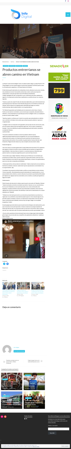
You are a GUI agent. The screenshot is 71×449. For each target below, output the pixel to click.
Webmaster (4, 407)
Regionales (19, 65)
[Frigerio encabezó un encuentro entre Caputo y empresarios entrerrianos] (23, 285)
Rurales (25, 65)
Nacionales (28, 398)
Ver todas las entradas (19, 351)
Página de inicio (5, 61)
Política (12, 61)
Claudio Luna (5, 388)
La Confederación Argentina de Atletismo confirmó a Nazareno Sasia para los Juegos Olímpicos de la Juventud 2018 (34, 382)
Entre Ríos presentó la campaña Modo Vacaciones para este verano (33, 402)
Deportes (28, 375)
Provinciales (12, 65)
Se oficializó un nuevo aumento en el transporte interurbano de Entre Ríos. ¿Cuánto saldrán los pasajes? (11, 401)
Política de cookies (36, 446)
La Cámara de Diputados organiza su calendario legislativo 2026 (10, 384)
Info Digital (27, 388)
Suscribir (52, 433)
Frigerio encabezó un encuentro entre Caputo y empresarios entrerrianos (22, 291)
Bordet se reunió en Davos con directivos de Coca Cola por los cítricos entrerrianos (37, 291)
